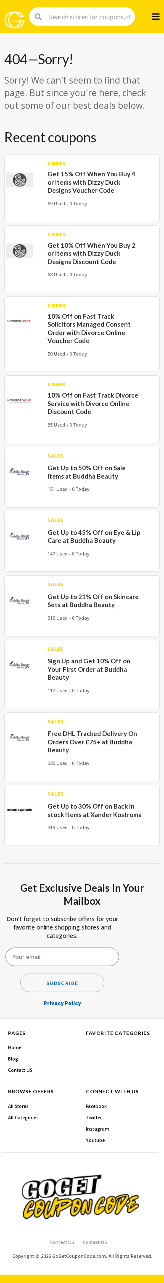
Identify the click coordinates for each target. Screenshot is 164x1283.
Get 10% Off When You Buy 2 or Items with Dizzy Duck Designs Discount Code (91, 253)
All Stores (18, 1106)
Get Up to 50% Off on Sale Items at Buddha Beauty (87, 472)
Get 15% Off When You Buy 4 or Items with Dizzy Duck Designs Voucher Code (91, 182)
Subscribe (62, 983)
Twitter (94, 1118)
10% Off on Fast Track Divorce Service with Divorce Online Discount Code (93, 403)
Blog (13, 1059)
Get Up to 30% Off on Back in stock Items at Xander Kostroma (95, 810)
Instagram (97, 1129)
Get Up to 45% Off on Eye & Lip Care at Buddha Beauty (94, 537)
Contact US (20, 1070)
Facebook (96, 1106)
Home (14, 1047)
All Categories (23, 1118)
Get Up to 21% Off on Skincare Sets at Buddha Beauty (93, 601)
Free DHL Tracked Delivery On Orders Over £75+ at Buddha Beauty (92, 742)
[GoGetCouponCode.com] (14, 20)
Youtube (95, 1140)
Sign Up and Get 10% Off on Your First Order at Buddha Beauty (89, 669)
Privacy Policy (62, 1003)
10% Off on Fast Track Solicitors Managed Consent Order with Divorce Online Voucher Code (89, 328)
